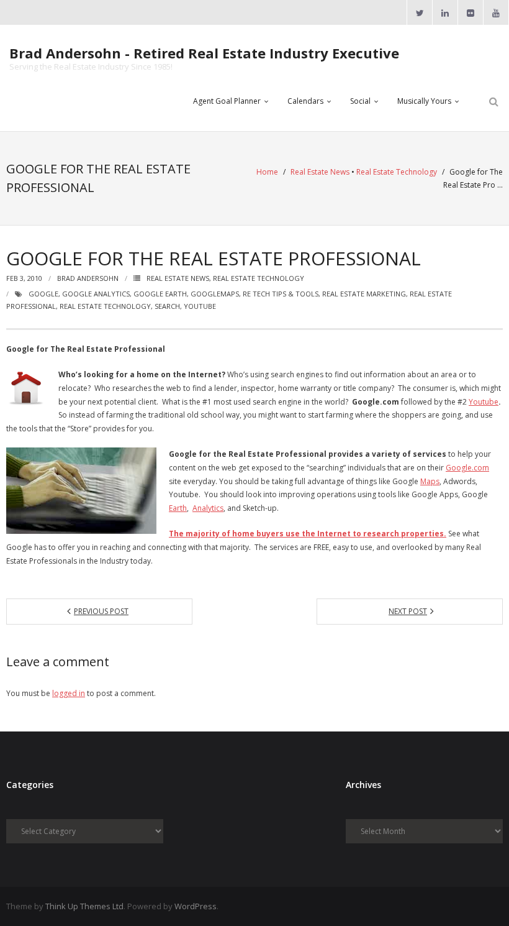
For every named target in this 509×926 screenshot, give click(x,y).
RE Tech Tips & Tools (280, 293)
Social (360, 101)
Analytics (207, 508)
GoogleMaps (215, 293)
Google (43, 293)
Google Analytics (96, 293)
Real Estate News (320, 172)
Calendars (305, 101)
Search (167, 306)
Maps (429, 481)
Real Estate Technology (396, 172)
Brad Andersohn (88, 278)
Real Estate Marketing (364, 293)
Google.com (467, 467)
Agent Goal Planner (227, 101)
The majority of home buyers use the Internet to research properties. (307, 533)
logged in (68, 693)
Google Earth (160, 293)
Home (267, 172)
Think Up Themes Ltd (84, 906)
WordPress (195, 906)
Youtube (200, 306)
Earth (178, 508)
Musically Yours (424, 101)
